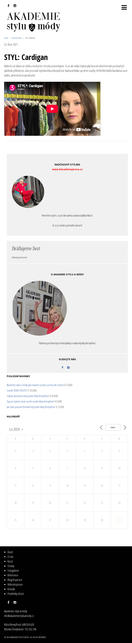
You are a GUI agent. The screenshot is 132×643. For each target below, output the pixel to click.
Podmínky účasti (16, 594)
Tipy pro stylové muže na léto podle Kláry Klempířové (30, 401)
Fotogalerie (13, 570)
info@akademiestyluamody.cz (19, 616)
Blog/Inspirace (15, 580)
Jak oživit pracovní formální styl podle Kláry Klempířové (31, 407)
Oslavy (11, 566)
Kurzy (10, 561)
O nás (10, 557)
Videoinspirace (17, 38)
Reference (13, 575)
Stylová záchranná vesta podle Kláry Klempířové (28, 396)
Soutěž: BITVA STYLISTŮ (17, 390)
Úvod (10, 552)
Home (6, 38)
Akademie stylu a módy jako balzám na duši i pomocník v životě (35, 385)
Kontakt (11, 589)
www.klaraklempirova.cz (67, 169)
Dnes (113, 427)
